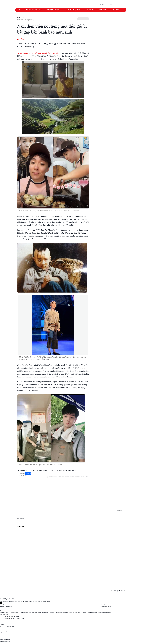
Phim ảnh (102, 10)
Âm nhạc (90, 10)
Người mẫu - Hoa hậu (34, 10)
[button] (83, 18)
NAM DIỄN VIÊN (53, 476)
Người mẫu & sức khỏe (68, 612)
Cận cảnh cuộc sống (73, 10)
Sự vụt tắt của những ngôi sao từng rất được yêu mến (38, 53)
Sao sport (115, 10)
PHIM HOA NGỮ (73, 476)
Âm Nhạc (48, 612)
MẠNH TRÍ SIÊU (60, 476)
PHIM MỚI (67, 476)
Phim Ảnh (21, 18)
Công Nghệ (97, 612)
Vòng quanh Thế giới (40, 612)
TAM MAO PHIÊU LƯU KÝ (83, 476)
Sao (19, 10)
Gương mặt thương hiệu (87, 612)
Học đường (78, 612)
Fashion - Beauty (53, 10)
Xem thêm (21, 526)
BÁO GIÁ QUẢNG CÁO (118, 591)
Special (103, 612)
